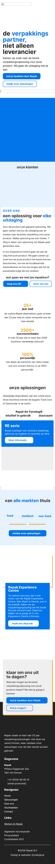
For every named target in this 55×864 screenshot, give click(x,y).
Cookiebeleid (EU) (14, 839)
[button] (51, 7)
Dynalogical (38, 855)
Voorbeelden (11, 807)
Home (7, 795)
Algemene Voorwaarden (17, 831)
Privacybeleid (11, 835)
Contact (8, 811)
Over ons (9, 803)
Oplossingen (11, 799)
